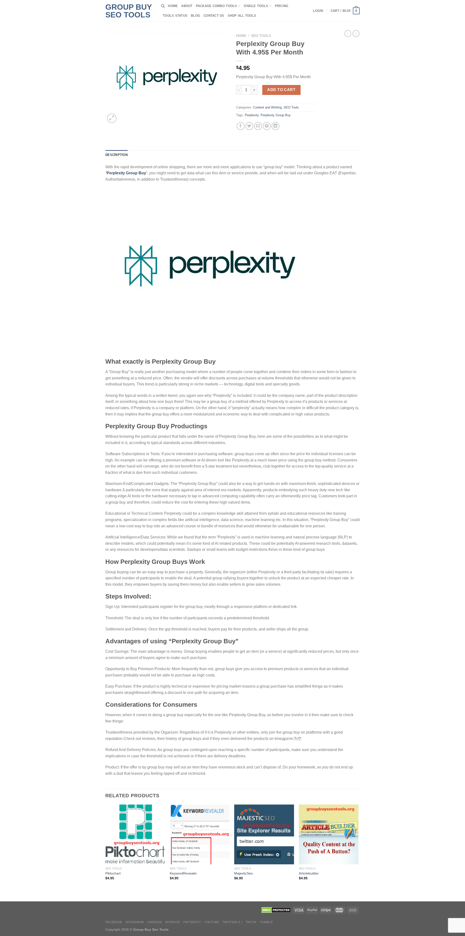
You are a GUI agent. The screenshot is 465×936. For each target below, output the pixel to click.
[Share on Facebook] (241, 126)
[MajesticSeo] (264, 834)
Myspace (172, 922)
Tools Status (175, 15)
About (186, 6)
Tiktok (251, 922)
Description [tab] (116, 155)
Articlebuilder (309, 873)
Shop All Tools (242, 15)
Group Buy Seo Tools (128, 11)
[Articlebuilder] (329, 834)
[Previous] (105, 852)
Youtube (211, 922)
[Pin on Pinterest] (267, 126)
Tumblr (266, 922)
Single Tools (256, 6)
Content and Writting (267, 107)
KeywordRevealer (183, 873)
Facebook (113, 922)
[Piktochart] (135, 834)
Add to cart (281, 90)
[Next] (358, 852)
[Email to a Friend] (258, 126)
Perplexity (252, 115)
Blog (195, 15)
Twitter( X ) (232, 922)
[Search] (163, 6)
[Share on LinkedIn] (275, 126)
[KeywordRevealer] (200, 834)
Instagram (134, 922)
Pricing (281, 6)
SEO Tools (261, 36)
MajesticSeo (243, 873)
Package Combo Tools (216, 6)
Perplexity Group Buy (276, 115)
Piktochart (113, 873)
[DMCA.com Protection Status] (276, 910)
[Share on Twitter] (249, 126)
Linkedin (154, 922)
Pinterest (192, 922)
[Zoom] (111, 118)
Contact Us (213, 15)
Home (173, 6)
